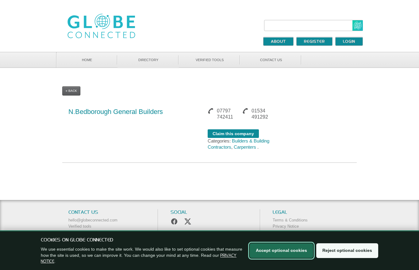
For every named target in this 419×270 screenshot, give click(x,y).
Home (87, 60)
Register (314, 42)
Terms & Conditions (290, 220)
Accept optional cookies (281, 250)
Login (349, 42)
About (278, 42)
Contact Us (271, 60)
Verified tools (210, 60)
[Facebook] (174, 221)
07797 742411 (225, 113)
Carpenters (245, 147)
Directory (148, 60)
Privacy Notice (286, 226)
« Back (71, 90)
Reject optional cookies (347, 250)
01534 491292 (260, 113)
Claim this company (233, 133)
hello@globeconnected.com (92, 220)
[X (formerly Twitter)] (187, 221)
